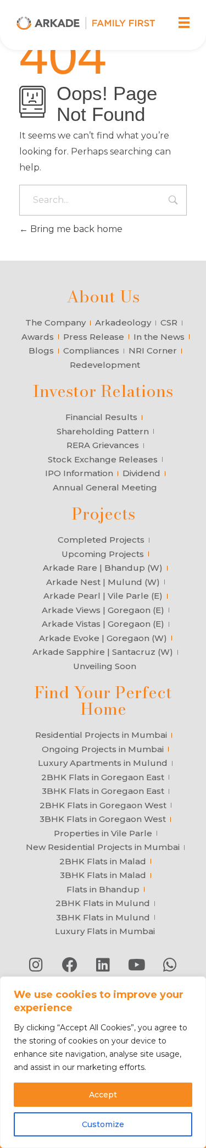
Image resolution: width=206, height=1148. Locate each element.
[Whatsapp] (170, 965)
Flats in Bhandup (103, 889)
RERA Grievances (102, 445)
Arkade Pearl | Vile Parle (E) (103, 595)
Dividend (141, 473)
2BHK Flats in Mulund (102, 903)
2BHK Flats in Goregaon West (103, 805)
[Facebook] (69, 965)
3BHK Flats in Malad (103, 875)
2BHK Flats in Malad (102, 861)
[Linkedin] (103, 965)
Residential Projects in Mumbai (101, 735)
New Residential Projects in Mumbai (103, 847)
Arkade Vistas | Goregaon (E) (103, 624)
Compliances (91, 350)
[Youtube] (136, 965)
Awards (37, 337)
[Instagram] (36, 965)
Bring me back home (75, 229)
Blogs (41, 350)
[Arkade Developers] (85, 23)
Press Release (93, 337)
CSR (168, 322)
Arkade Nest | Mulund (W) (103, 582)
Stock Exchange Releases (103, 459)
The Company (55, 322)
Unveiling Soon (104, 666)
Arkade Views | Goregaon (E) (103, 610)
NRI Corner (153, 350)
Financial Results (101, 417)
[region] (103, 1062)
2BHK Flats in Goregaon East (102, 777)
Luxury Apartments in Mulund (103, 763)
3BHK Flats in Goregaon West (103, 819)
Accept (103, 1095)
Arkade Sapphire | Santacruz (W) (102, 652)
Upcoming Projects (103, 554)
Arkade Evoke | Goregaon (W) (103, 638)
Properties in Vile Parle (103, 833)
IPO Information (79, 473)
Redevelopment (105, 365)
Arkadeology (123, 322)
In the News (159, 337)
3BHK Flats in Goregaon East (103, 791)
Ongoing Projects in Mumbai (103, 749)
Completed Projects (101, 539)
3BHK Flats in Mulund (103, 917)
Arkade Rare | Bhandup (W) (103, 567)
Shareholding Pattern (103, 431)
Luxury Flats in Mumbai (105, 931)
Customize (103, 1124)
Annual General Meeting (105, 487)
